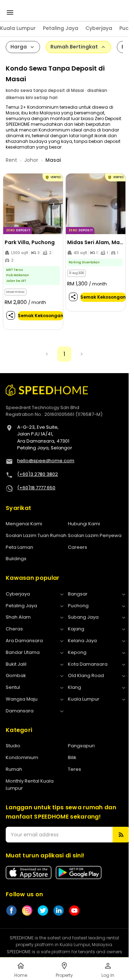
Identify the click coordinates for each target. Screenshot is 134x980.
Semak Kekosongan (40, 316)
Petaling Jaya (60, 28)
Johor (31, 160)
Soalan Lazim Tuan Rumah (36, 535)
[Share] (10, 315)
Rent (11, 160)
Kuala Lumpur (18, 28)
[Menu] (10, 12)
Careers (77, 547)
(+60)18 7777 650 (36, 487)
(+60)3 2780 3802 (37, 474)
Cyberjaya (98, 28)
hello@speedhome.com (45, 460)
